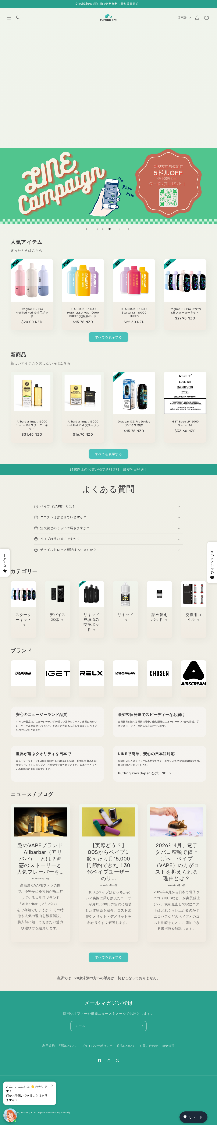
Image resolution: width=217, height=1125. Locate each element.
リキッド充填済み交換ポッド (91, 622)
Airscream (193, 692)
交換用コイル (193, 617)
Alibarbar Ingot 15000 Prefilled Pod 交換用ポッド (83, 425)
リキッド (125, 614)
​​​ (108, 186)
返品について (126, 1046)
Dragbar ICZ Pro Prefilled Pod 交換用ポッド (31, 312)
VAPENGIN (125, 692)
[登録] (141, 1026)
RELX (91, 692)
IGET (57, 692)
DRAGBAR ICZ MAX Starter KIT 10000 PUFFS (134, 312)
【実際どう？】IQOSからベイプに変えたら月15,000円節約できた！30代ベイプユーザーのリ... (108, 861)
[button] (9, 17)
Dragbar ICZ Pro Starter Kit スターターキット (185, 310)
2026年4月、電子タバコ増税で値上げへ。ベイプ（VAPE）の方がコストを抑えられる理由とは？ (176, 861)
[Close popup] (52, 1085)
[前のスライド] (86, 229)
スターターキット (23, 617)
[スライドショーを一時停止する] (130, 229)
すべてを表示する (108, 337)
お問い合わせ (148, 1046)
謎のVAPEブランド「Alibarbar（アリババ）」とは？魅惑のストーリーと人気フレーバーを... (40, 858)
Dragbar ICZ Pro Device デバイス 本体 (134, 423)
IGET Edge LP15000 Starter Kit (185, 423)
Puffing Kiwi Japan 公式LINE (142, 773)
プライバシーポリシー (97, 1046)
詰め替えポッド (159, 617)
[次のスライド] (120, 229)
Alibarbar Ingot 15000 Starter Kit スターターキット (32, 425)
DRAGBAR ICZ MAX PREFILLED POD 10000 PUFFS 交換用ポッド (83, 312)
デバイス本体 (57, 617)
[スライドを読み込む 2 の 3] (103, 229)
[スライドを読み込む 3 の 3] (109, 229)
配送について (68, 1046)
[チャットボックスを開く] (10, 1115)
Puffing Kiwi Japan (33, 1112)
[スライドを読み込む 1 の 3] (97, 229)
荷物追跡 (168, 1046)
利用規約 (48, 1046)
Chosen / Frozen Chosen (159, 692)
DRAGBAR (23, 692)
